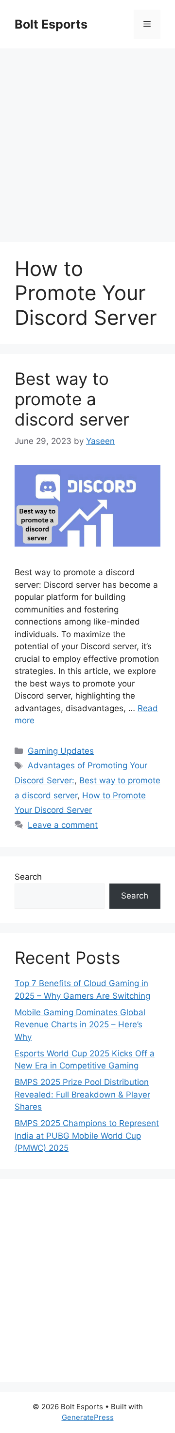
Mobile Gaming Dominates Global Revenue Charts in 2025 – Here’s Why (80, 1024)
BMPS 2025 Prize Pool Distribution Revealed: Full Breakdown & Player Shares (82, 1094)
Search (28, 877)
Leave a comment (63, 825)
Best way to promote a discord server (72, 398)
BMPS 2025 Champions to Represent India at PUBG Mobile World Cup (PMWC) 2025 (87, 1135)
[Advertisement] (87, 140)
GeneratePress (88, 1417)
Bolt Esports (51, 24)
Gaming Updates (61, 751)
